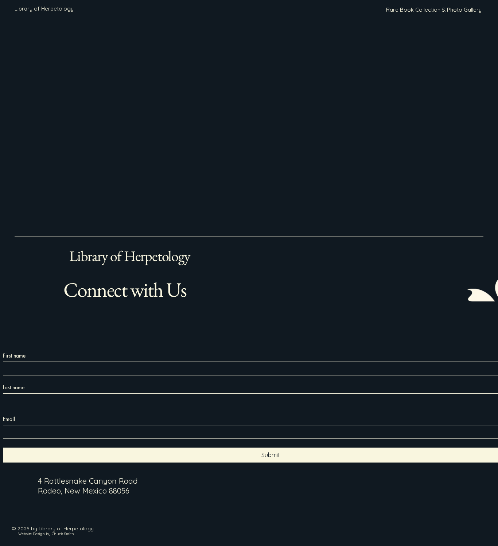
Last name (13, 387)
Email (9, 419)
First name (14, 355)
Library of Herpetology (129, 255)
